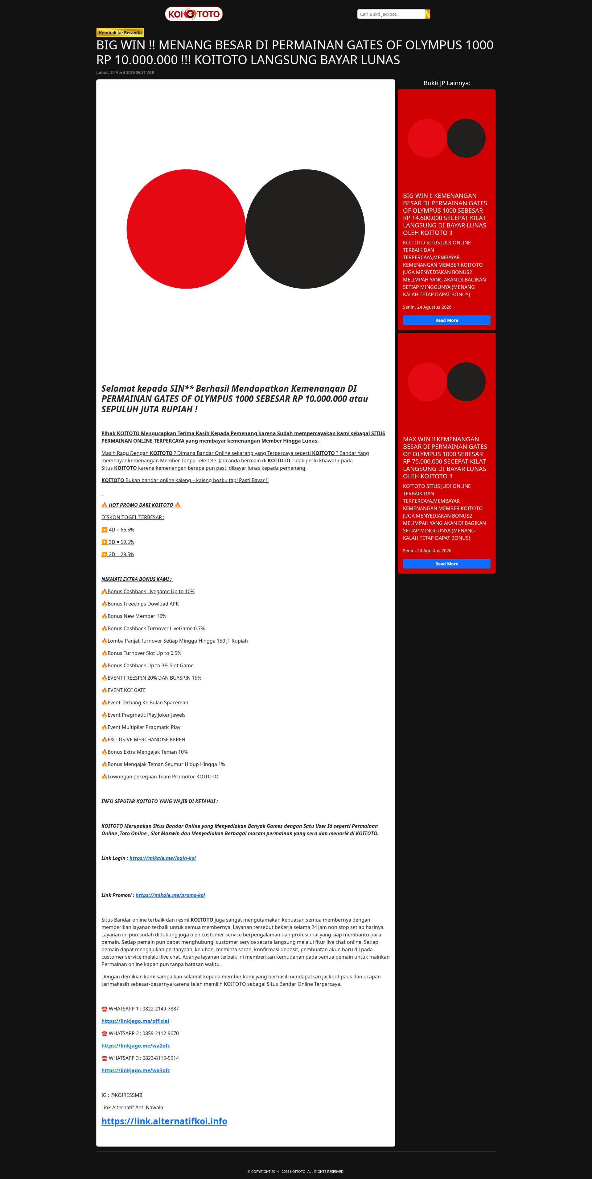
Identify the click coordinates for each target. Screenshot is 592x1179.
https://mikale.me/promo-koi (170, 895)
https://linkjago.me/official (135, 1021)
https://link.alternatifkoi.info (164, 1121)
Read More (446, 320)
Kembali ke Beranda (120, 32)
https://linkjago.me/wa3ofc (135, 1070)
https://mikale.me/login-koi (163, 858)
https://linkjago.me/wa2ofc (135, 1045)
